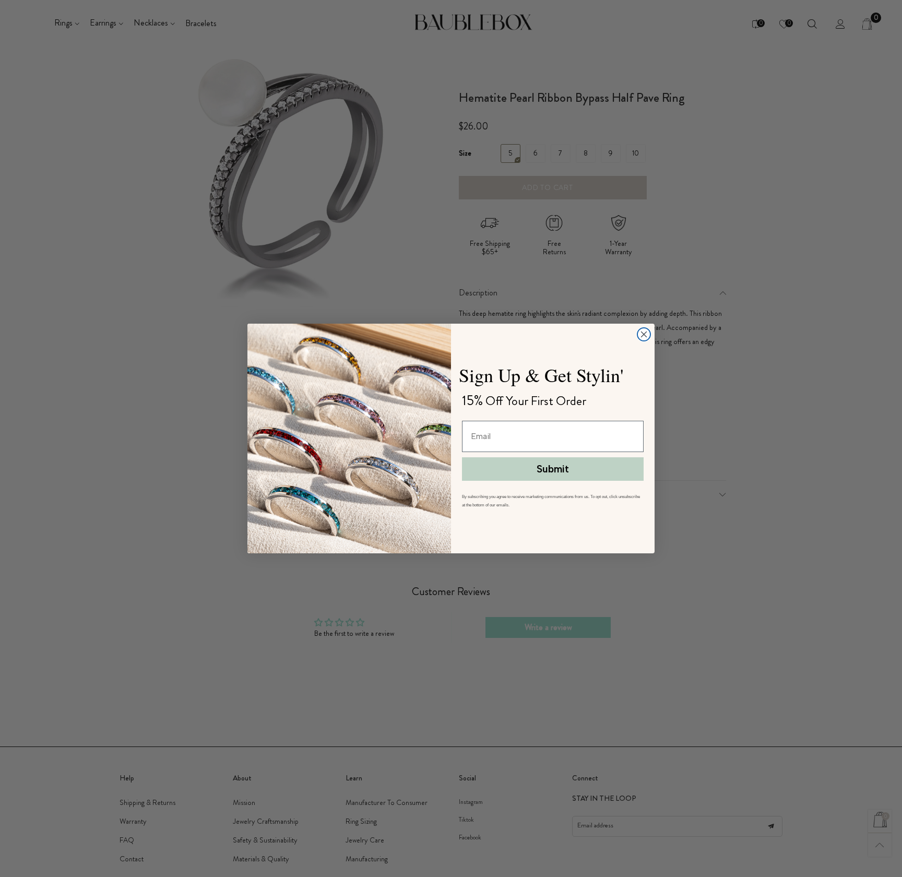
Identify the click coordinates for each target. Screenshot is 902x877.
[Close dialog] (643, 334)
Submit (553, 469)
